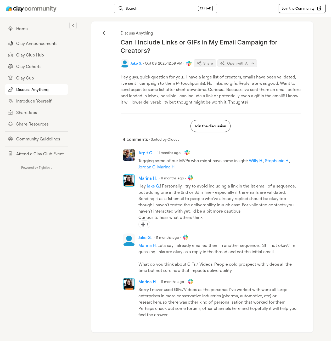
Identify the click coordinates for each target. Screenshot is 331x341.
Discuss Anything (137, 33)
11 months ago (169, 152)
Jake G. (153, 186)
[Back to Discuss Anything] (105, 33)
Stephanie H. (277, 160)
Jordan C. (147, 166)
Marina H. (166, 166)
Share (208, 63)
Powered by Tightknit (36, 167)
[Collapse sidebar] (73, 25)
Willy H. (256, 160)
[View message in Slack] (189, 63)
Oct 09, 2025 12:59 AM (163, 63)
